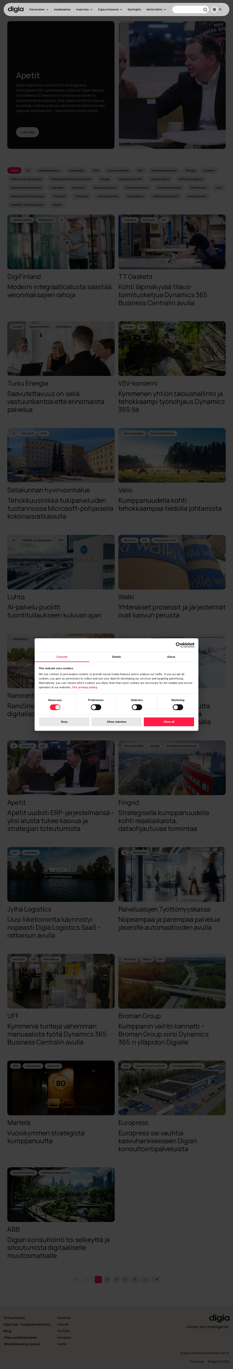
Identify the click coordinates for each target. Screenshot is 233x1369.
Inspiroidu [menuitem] (82, 9)
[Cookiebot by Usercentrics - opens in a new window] (178, 645)
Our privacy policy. (85, 687)
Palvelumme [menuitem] (37, 9)
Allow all (168, 721)
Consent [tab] (61, 656)
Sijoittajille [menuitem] (134, 9)
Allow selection (116, 721)
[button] (205, 10)
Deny (64, 721)
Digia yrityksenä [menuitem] (108, 9)
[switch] (96, 707)
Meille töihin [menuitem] (154, 9)
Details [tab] (116, 656)
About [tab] (171, 656)
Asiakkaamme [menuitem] (62, 9)
